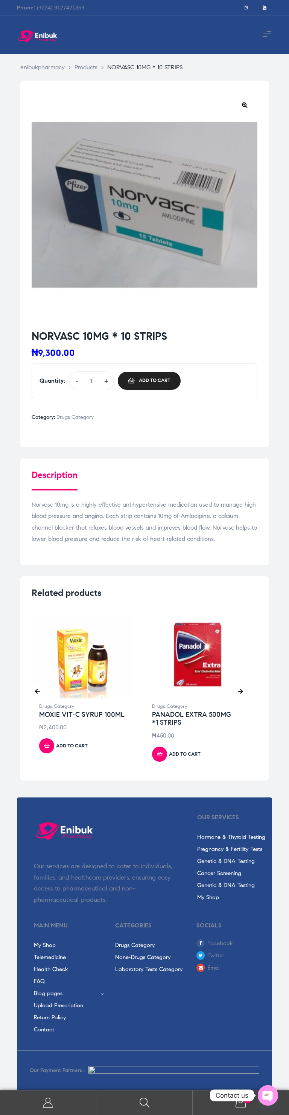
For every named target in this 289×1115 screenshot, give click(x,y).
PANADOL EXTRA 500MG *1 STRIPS (191, 718)
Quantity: (52, 380)
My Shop (208, 897)
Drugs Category (75, 417)
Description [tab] (55, 475)
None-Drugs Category (142, 957)
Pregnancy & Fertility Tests (229, 849)
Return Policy (50, 1017)
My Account (48, 1103)
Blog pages (48, 993)
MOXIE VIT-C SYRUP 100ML (82, 714)
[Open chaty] (268, 1095)
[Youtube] (264, 7)
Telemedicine (50, 957)
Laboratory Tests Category (149, 969)
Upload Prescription (58, 1005)
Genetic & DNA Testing (226, 861)
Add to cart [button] (72, 746)
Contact (44, 1029)
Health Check (51, 969)
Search (144, 1103)
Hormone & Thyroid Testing (231, 837)
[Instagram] (245, 7)
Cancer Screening (219, 873)
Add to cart (154, 380)
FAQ (39, 981)
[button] (244, 104)
